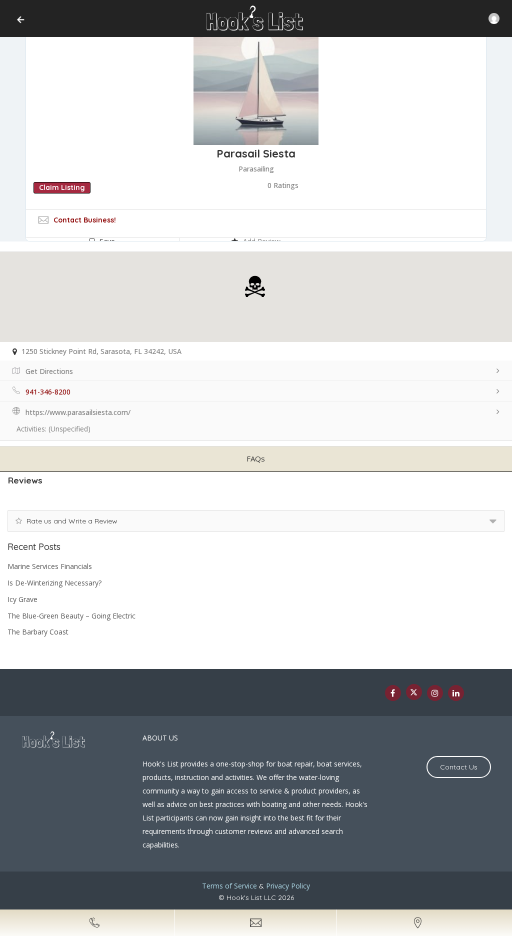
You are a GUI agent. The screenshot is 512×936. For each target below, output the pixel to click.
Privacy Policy (288, 885)
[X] (414, 692)
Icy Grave (23, 599)
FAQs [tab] (255, 459)
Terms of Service (229, 885)
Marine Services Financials (50, 566)
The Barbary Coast (38, 631)
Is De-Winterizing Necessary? (55, 583)
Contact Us (459, 767)
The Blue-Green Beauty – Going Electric (72, 615)
